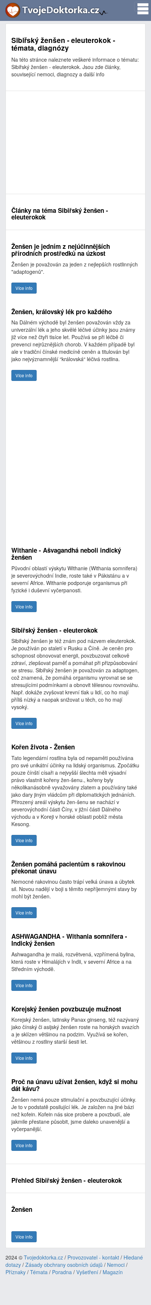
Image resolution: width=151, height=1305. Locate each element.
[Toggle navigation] (140, 6)
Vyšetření (87, 1272)
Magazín (113, 1272)
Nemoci (116, 1264)
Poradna (62, 1272)
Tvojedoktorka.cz (43, 1257)
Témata (39, 1272)
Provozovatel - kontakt (93, 1257)
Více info (24, 288)
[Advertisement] (75, 142)
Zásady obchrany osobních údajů (64, 1264)
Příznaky (15, 1272)
